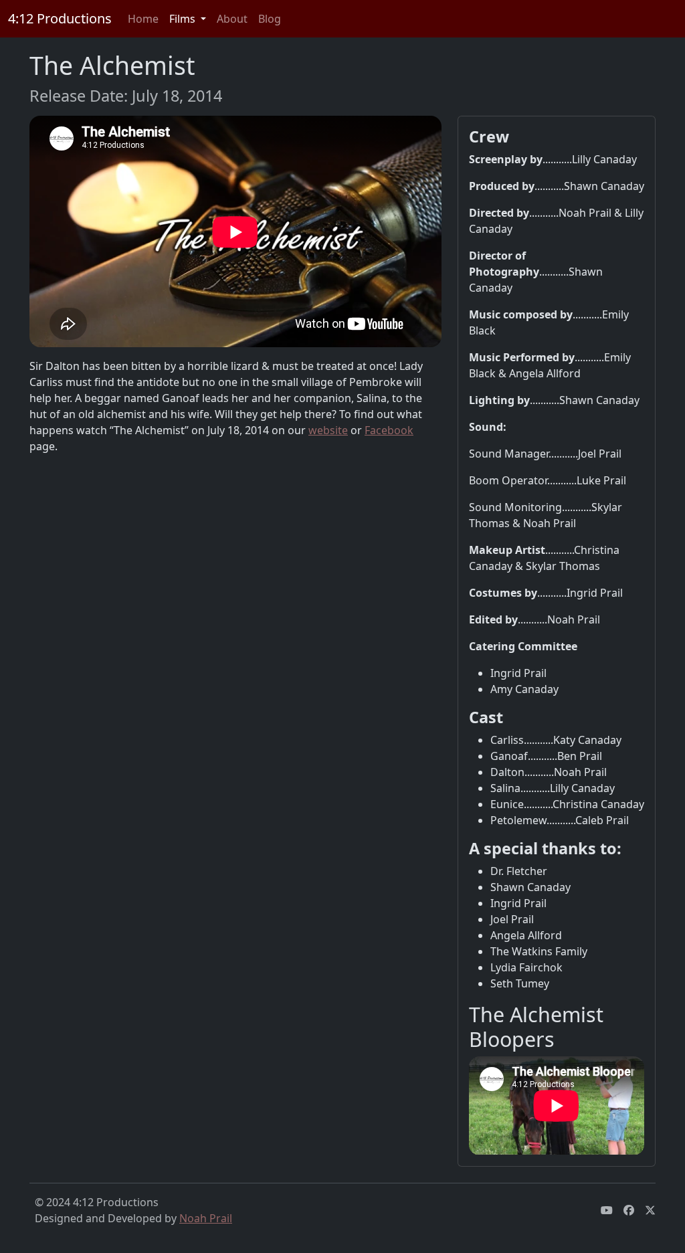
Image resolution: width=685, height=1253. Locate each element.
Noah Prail (205, 1218)
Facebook (389, 430)
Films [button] (183, 18)
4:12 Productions (60, 18)
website (328, 430)
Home (143, 18)
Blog (269, 18)
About (232, 18)
